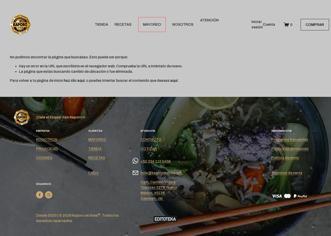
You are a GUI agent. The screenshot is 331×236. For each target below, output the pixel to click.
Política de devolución (289, 149)
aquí (174, 80)
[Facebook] (39, 194)
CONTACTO (151, 139)
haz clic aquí (74, 80)
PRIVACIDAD (47, 149)
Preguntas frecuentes (289, 139)
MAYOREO (152, 24)
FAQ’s (93, 173)
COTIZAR (149, 149)
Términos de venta (286, 173)
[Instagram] (48, 194)
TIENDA (101, 24)
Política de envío (285, 158)
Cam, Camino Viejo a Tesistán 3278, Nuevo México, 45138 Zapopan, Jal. (159, 190)
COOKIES (44, 158)
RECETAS (123, 24)
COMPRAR (315, 25)
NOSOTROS (182, 24)
